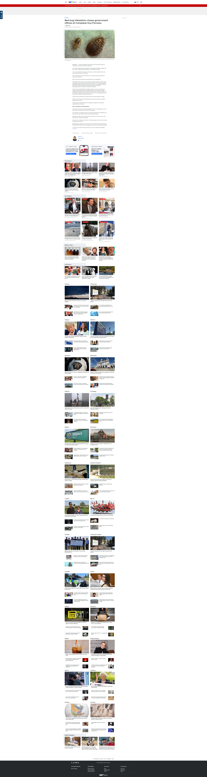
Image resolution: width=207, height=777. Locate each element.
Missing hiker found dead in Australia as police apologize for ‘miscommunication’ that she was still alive (106, 258)
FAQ (105, 758)
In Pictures (99, 2)
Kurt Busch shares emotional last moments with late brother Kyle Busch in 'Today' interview (77, 687)
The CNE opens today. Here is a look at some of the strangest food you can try (72, 277)
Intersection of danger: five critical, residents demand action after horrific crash (76, 516)
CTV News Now (125, 2)
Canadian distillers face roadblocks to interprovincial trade (89, 238)
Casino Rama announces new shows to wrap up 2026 (101, 515)
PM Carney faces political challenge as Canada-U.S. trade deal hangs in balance (89, 216)
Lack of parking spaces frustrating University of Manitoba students (100, 408)
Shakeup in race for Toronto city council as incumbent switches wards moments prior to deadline (81, 306)
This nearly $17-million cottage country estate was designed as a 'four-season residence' (106, 277)
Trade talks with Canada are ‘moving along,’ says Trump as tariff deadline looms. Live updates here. (72, 174)
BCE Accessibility (74, 768)
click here (74, 128)
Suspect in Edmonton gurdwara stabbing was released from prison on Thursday (102, 373)
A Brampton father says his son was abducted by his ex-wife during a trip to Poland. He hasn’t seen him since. (107, 748)
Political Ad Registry (91, 771)
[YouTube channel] (76, 762)
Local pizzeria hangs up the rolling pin (106, 518)
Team (113, 758)
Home (80, 2)
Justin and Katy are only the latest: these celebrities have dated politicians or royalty (89, 277)
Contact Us (102, 758)
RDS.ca (122, 771)
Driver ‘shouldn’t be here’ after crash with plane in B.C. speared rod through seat (106, 563)
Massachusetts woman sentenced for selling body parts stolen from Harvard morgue (106, 600)
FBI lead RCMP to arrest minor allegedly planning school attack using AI (72, 190)
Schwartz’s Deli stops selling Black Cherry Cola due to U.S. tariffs (89, 189)
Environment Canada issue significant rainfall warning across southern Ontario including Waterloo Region (106, 449)
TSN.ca (105, 771)
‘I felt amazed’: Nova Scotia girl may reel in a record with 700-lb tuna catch (77, 408)
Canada (89, 2)
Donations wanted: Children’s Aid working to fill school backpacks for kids (81, 563)
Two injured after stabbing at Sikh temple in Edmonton (106, 215)
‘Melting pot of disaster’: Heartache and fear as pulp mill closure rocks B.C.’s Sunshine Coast (106, 556)
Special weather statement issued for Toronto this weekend (75, 301)
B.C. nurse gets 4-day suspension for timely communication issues (106, 312)
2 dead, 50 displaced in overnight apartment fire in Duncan (101, 301)
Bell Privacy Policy (91, 768)
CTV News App (96, 758)
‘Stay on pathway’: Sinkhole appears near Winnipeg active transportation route (106, 420)
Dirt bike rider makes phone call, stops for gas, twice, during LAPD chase (106, 239)
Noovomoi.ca (123, 769)
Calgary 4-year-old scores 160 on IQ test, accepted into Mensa (106, 189)
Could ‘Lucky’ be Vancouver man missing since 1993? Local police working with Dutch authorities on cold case (89, 258)
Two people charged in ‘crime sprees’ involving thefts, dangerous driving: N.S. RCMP (81, 413)
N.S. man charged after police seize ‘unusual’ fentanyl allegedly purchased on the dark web (81, 600)
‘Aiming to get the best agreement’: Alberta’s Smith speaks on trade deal (76, 337)
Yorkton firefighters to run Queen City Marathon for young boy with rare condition (81, 449)
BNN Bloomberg (107, 769)
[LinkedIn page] (78, 762)
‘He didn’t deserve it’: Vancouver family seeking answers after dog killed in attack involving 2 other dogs (90, 748)
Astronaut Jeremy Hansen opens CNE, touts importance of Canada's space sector (81, 593)
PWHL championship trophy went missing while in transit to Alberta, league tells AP (80, 348)
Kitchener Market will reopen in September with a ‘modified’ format (100, 444)
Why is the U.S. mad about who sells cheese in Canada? (72, 747)
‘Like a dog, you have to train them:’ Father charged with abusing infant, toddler (106, 593)
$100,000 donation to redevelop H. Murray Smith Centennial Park (75, 552)
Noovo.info (122, 768)
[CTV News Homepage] (73, 2)
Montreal (67, 17)
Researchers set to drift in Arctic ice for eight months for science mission (72, 238)
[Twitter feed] (71, 762)
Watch (94, 2)
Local (84, 2)
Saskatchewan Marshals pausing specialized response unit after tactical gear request (77, 444)
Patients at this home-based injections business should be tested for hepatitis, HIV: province (106, 377)
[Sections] (66, 2)
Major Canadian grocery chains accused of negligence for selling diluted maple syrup (72, 258)
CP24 (105, 768)
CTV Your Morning (107, 2)
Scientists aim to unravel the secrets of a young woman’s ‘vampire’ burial (101, 719)
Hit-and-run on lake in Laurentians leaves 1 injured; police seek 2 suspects (81, 384)
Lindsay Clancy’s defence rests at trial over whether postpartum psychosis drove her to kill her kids (101, 589)
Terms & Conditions (91, 769)
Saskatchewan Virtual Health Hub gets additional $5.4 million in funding (81, 455)
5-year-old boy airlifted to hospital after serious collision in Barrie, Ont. (77, 589)
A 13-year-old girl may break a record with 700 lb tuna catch (90, 173)
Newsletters (109, 758)
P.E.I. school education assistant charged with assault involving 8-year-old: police (81, 420)
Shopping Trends (116, 2)
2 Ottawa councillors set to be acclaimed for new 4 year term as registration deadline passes (102, 337)
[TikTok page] (74, 762)
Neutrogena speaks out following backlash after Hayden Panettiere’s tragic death (106, 174)
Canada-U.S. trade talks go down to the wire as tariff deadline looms (72, 215)
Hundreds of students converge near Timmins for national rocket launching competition (101, 480)
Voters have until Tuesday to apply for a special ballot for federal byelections (76, 623)
